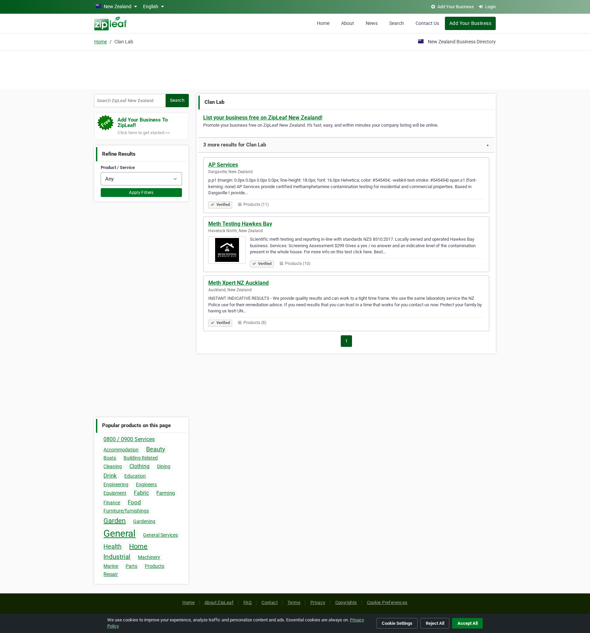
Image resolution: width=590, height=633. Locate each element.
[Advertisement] (295, 69)
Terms (293, 602)
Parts (131, 566)
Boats (109, 458)
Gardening (144, 521)
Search (396, 23)
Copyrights (346, 602)
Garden (114, 521)
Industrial (116, 557)
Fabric (141, 493)
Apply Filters (141, 192)
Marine (110, 566)
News (372, 23)
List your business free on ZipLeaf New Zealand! (262, 117)
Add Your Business (470, 23)
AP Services (223, 164)
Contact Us (427, 23)
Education (135, 476)
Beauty (155, 449)
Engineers (146, 484)
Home (323, 23)
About (347, 23)
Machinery (149, 557)
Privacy (317, 602)
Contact (270, 602)
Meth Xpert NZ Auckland (238, 283)
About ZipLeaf (219, 602)
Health (112, 546)
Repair (110, 574)
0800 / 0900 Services (129, 439)
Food (134, 502)
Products (154, 566)
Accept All (468, 623)
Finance (111, 502)
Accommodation (121, 449)
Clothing (139, 466)
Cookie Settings (397, 623)
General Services (160, 535)
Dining (163, 466)
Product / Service (118, 167)
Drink (110, 475)
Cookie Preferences (387, 602)
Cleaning (112, 466)
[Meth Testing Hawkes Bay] (229, 251)
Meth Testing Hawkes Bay (240, 224)
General (119, 533)
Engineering (115, 484)
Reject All (435, 623)
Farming (165, 493)
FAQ (247, 602)
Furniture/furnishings (126, 511)
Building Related (141, 458)
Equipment (114, 493)
